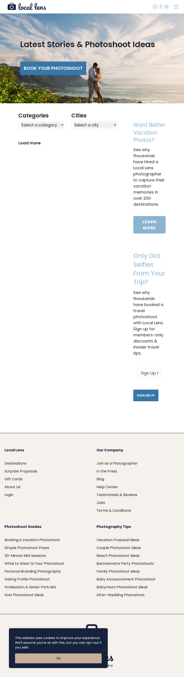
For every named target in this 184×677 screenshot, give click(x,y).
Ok (58, 658)
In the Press (106, 471)
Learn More (149, 225)
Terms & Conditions (113, 510)
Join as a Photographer (117, 463)
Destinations (15, 463)
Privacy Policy (40, 647)
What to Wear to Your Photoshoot (34, 563)
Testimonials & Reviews (116, 494)
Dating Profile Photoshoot (27, 579)
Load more (29, 143)
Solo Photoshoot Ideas (24, 595)
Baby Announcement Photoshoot (126, 579)
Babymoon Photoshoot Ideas (122, 587)
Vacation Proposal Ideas (117, 539)
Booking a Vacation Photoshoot (32, 539)
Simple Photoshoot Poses (26, 547)
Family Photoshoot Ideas (118, 571)
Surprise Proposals (20, 471)
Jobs (100, 502)
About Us (12, 487)
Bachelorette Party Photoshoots (125, 563)
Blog (100, 479)
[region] (58, 648)
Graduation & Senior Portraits (30, 587)
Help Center (107, 487)
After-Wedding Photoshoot (120, 595)
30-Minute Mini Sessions (25, 555)
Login (8, 494)
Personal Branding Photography (32, 571)
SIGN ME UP (146, 395)
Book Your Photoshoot (53, 68)
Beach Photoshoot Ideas (118, 555)
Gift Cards (13, 479)
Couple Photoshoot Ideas (118, 547)
